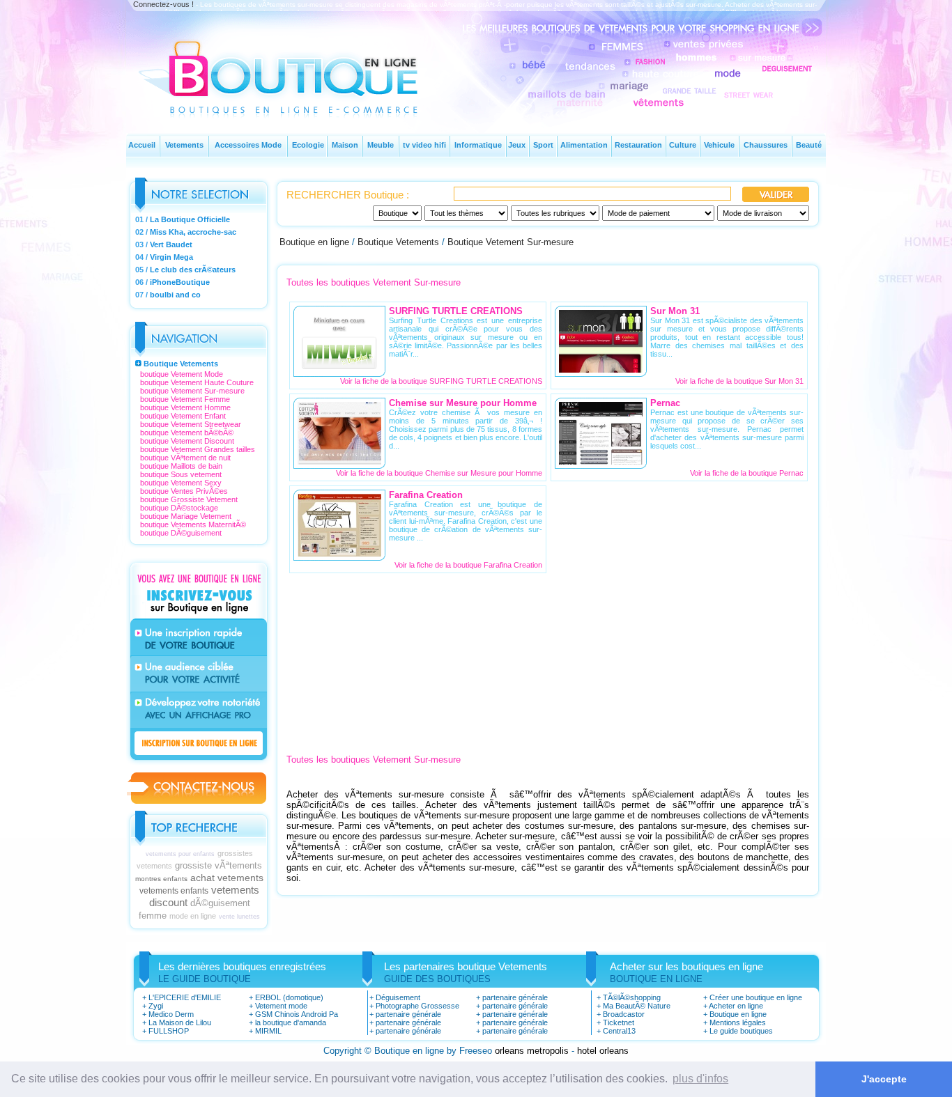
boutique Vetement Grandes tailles (197, 449)
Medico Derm (171, 1014)
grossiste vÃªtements (218, 865)
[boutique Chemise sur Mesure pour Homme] (339, 461)
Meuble (380, 145)
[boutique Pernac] (601, 461)
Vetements (184, 145)
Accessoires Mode (248, 145)
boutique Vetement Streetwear (190, 424)
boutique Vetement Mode (181, 374)
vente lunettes (239, 916)
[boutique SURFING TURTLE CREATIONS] (339, 369)
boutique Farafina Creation (497, 565)
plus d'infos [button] (700, 1078)
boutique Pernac (776, 473)
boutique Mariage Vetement (185, 516)
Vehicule (719, 145)
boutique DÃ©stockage (179, 508)
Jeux (516, 145)
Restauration (638, 145)
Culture (682, 145)
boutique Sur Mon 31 (769, 381)
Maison (345, 145)
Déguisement (398, 997)
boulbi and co (175, 294)
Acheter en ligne (736, 1006)
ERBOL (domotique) (289, 997)
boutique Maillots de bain (181, 466)
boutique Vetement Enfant (183, 416)
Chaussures (766, 145)
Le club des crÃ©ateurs (193, 269)
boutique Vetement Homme (185, 407)
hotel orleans (603, 1050)
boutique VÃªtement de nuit (185, 457)
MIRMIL (268, 1031)
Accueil (141, 145)
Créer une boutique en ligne (755, 997)
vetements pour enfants (180, 853)
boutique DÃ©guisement (181, 533)
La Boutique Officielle (190, 219)
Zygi (155, 1006)
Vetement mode (281, 1006)
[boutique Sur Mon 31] (601, 369)
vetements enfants (173, 891)
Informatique (478, 145)
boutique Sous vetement (181, 474)
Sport (543, 145)
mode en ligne (192, 916)
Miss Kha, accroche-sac (193, 232)
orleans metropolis (532, 1050)
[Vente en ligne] (297, 101)
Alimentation (584, 145)
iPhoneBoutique (180, 282)
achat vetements (226, 877)
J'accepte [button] (884, 1078)
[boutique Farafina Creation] (339, 553)
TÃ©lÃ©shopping (632, 997)
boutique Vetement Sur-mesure (192, 391)
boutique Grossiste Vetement (189, 499)
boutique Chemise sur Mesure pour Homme (468, 473)
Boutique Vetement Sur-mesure (510, 242)
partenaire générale (408, 1014)
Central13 (619, 1031)
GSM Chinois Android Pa (296, 1014)
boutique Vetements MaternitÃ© (193, 524)
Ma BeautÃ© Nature (636, 1006)
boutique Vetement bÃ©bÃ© (186, 432)
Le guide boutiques (741, 1031)
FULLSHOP (168, 1031)
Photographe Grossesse (417, 1006)
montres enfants (161, 878)
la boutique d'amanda (290, 1022)
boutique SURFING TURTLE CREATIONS (470, 381)
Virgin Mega (171, 257)
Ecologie (308, 145)
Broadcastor (624, 1014)
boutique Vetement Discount (187, 441)
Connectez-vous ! (163, 4)
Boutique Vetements (181, 363)
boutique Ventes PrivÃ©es (184, 491)
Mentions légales (737, 1022)
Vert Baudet (171, 244)
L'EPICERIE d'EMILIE (184, 997)
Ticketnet (618, 1022)
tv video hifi (424, 145)
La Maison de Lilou (179, 1022)
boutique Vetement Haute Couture (197, 382)
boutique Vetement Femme (185, 399)
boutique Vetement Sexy (181, 483)
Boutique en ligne (314, 242)
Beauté (809, 145)
